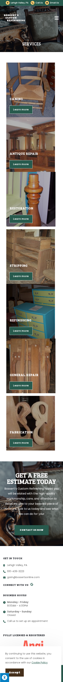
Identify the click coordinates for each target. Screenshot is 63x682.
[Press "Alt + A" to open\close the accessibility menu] (4, 677)
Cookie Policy (39, 662)
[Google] (31, 584)
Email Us (54, 2)
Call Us (39, 2)
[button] (32, 530)
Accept (14, 672)
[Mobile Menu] (57, 18)
